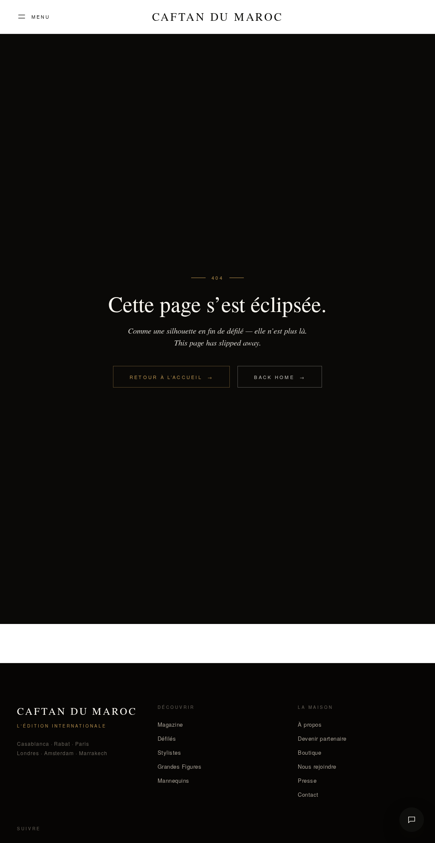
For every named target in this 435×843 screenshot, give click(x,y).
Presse (307, 780)
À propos (310, 724)
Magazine (170, 724)
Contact (308, 794)
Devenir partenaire (322, 738)
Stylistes (169, 752)
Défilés (167, 738)
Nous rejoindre (317, 766)
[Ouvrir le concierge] (411, 819)
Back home (279, 377)
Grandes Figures (180, 766)
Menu (40, 16)
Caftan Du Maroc (217, 16)
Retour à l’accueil (172, 377)
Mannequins (173, 780)
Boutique (309, 752)
